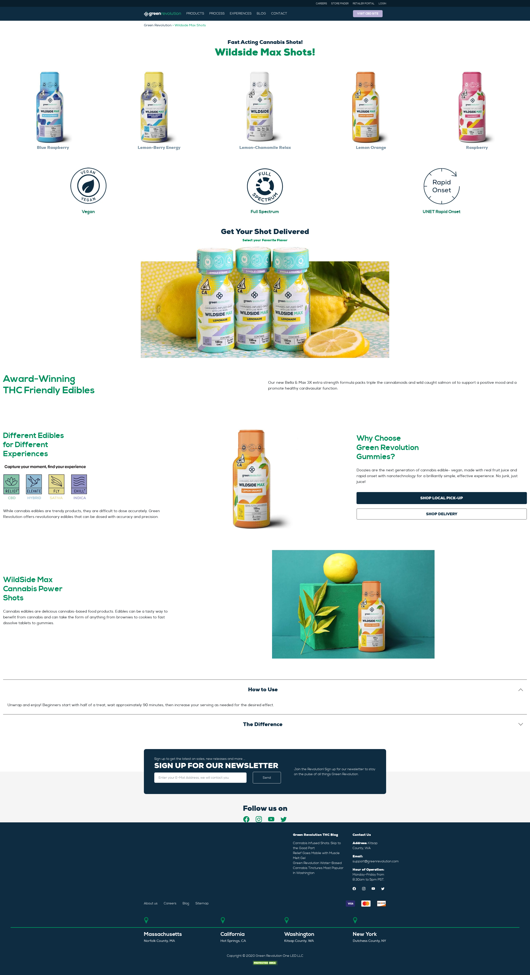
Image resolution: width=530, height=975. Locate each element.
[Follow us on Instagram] (259, 819)
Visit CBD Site (367, 14)
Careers (321, 3)
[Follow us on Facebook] (246, 819)
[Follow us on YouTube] (271, 819)
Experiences (241, 13)
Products (195, 13)
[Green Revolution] (162, 13)
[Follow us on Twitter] (284, 819)
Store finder (340, 3)
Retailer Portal (364, 3)
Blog (261, 13)
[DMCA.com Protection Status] (265, 962)
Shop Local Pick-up (441, 498)
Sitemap (202, 903)
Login (382, 3)
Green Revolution (158, 25)
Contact (279, 13)
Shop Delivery (441, 514)
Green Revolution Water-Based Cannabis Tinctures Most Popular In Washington (318, 868)
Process (217, 13)
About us (151, 903)
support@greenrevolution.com (376, 861)
